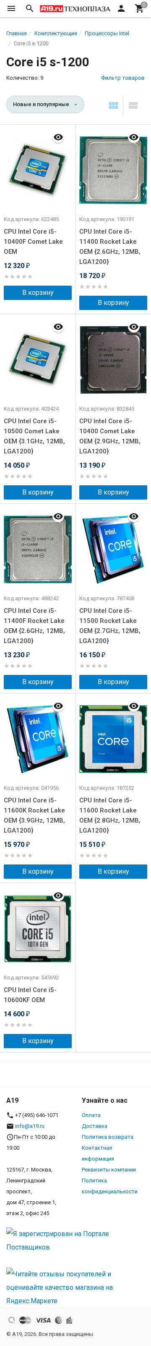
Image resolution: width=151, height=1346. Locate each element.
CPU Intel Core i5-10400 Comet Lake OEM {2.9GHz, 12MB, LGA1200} (110, 436)
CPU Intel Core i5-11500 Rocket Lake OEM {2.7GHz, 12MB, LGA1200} (110, 626)
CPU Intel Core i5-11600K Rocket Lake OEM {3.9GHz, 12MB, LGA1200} (34, 815)
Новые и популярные (41, 104)
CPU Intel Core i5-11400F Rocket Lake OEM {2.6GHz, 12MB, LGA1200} (34, 626)
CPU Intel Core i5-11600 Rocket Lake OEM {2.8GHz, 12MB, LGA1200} (110, 815)
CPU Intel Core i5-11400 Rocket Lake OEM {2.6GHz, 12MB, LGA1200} (110, 247)
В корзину (38, 293)
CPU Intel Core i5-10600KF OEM (30, 995)
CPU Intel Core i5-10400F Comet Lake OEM (33, 241)
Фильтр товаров (123, 78)
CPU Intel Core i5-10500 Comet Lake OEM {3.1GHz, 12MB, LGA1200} (34, 436)
